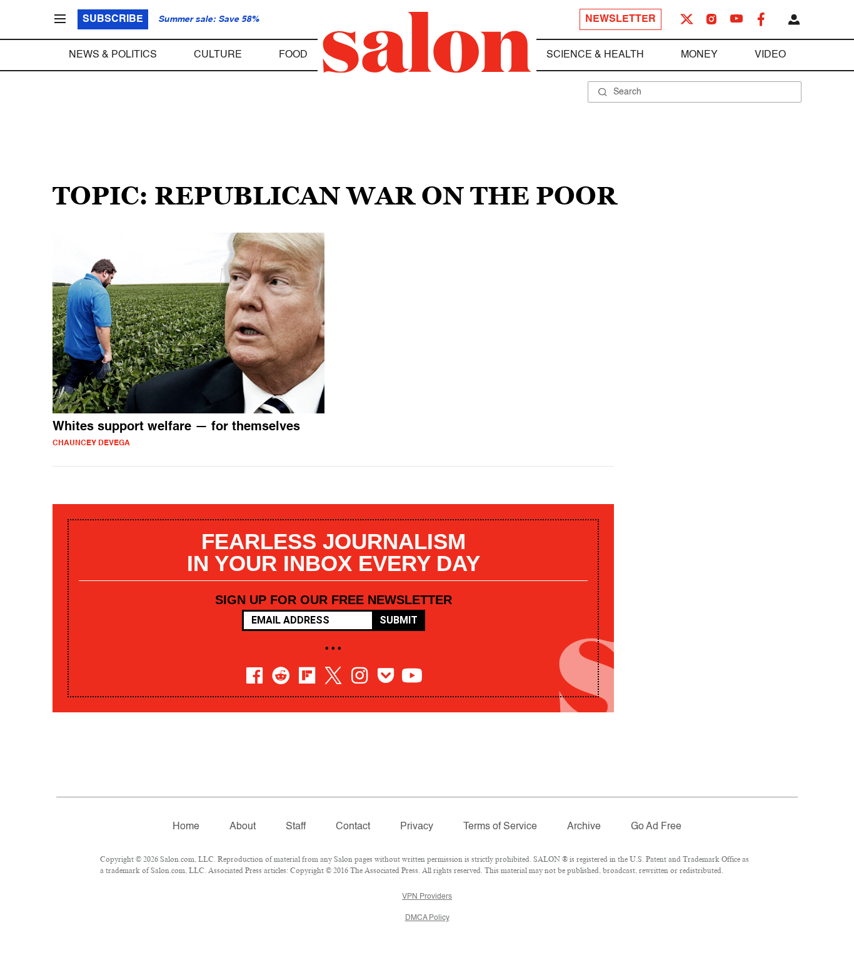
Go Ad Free (656, 827)
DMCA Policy (427, 918)
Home (186, 827)
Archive (584, 827)
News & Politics (113, 55)
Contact (353, 827)
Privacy (416, 827)
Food (293, 55)
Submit (398, 620)
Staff (296, 827)
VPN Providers (427, 897)
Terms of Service (500, 827)
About (242, 827)
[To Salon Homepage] (427, 42)
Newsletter (620, 19)
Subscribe (113, 19)
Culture (218, 55)
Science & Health (595, 55)
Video (770, 55)
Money (699, 55)
